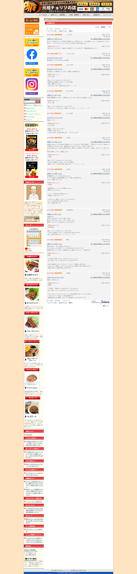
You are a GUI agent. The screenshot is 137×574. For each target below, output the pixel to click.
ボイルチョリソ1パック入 (54, 117)
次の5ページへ (63, 31)
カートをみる (43, 15)
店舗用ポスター (30, 478)
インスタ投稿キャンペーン (34, 535)
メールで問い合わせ (30, 554)
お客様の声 (96, 15)
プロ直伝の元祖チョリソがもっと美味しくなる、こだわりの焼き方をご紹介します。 (34, 443)
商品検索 (27, 99)
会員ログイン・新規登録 (58, 15)
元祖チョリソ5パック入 (54, 95)
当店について (30, 431)
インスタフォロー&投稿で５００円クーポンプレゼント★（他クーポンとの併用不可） (34, 540)
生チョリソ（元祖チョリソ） (34, 105)
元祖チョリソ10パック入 (54, 39)
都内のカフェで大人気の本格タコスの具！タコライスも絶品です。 (34, 520)
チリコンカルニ (30, 117)
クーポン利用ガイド (32, 469)
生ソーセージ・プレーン (33, 114)
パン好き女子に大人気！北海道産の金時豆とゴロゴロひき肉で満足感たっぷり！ (34, 510)
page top (107, 305)
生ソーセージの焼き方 (32, 448)
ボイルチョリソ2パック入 (54, 58)
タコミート (29, 120)
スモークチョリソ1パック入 (55, 277)
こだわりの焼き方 (31, 438)
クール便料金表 (30, 526)
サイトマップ (107, 15)
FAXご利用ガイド (31, 461)
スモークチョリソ (31, 111)
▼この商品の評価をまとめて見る (100, 39)
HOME (46, 19)
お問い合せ (86, 15)
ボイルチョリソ (30, 108)
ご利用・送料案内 (74, 15)
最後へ (71, 31)
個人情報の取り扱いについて (59, 570)
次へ (55, 31)
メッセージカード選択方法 (34, 498)
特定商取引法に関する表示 (78, 570)
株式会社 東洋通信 (30, 550)
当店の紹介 (29, 434)
